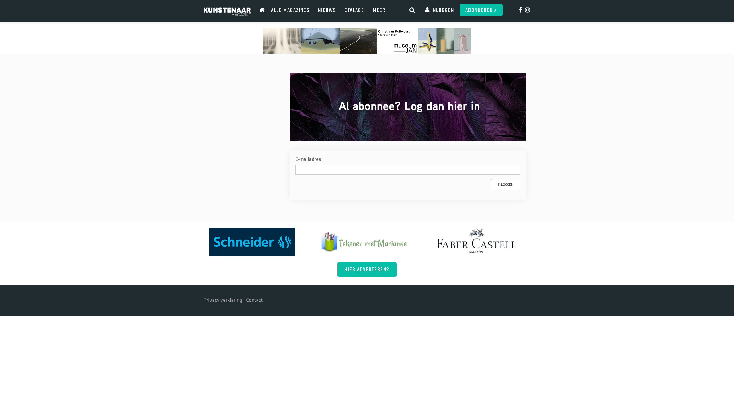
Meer (379, 10)
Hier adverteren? (367, 269)
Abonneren (479, 10)
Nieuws (327, 10)
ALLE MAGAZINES (290, 10)
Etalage (354, 10)
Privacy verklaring (223, 300)
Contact (254, 300)
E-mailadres (308, 159)
